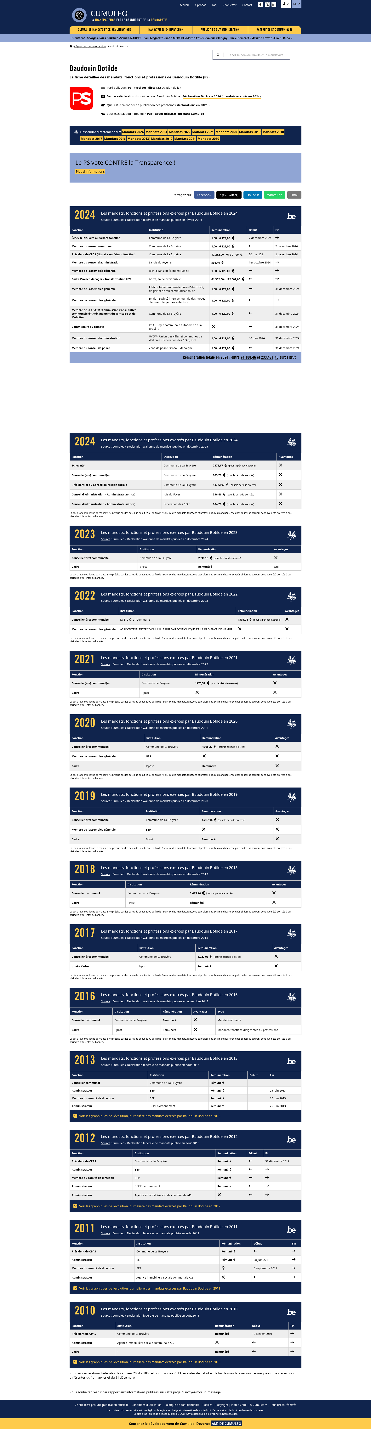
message (214, 1392)
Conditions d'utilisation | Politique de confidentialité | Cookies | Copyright (180, 1405)
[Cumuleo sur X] (268, 5)
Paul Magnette (153, 38)
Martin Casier (195, 38)
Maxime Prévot (261, 38)
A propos (200, 5)
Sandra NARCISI (130, 38)
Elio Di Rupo (282, 38)
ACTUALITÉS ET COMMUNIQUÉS (275, 29)
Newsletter (229, 5)
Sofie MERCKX (174, 38)
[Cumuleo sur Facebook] (261, 5)
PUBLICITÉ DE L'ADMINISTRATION (220, 29)
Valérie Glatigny (216, 38)
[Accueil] (71, 46)
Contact (247, 5)
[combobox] (257, 54)
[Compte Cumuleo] (286, 4)
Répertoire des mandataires (90, 46)
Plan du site (239, 1405)
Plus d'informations (90, 171)
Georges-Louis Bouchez (102, 38)
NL (295, 3)
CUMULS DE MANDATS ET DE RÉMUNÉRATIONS (104, 29)
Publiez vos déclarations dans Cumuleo (175, 114)
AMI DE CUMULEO (226, 1423)
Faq (214, 5)
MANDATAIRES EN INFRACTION (166, 29)
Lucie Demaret (239, 38)
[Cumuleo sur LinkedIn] (274, 5)
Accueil (184, 5)
